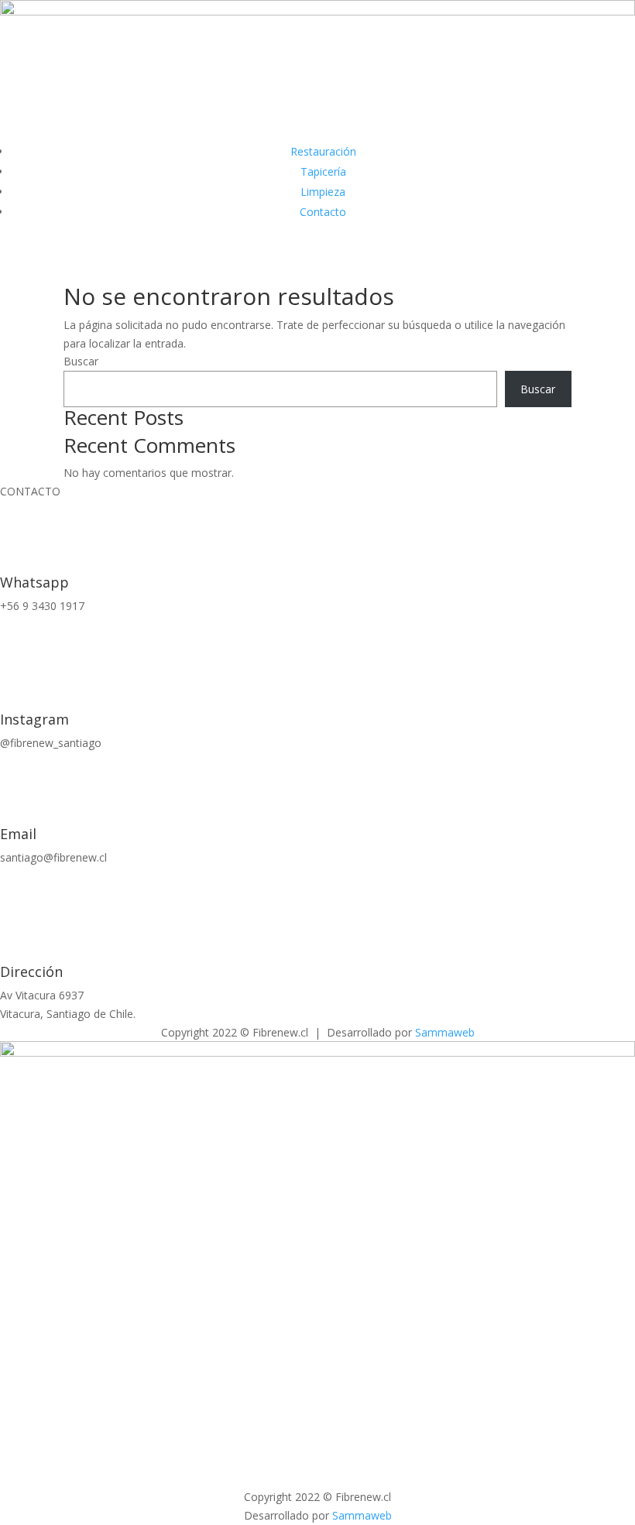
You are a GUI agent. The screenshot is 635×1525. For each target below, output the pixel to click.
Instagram (34, 719)
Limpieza (322, 191)
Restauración (323, 151)
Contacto (323, 211)
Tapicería (323, 171)
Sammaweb (445, 1032)
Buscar (81, 361)
